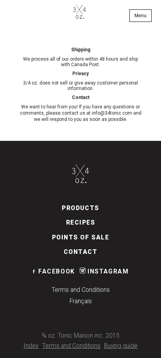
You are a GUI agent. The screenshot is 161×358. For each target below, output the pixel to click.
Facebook (55, 271)
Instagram (107, 271)
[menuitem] (79, 12)
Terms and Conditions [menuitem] (81, 289)
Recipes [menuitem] (80, 222)
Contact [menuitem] (81, 251)
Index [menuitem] (31, 345)
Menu (140, 15)
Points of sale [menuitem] (80, 237)
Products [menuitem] (80, 208)
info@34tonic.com (112, 113)
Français (81, 301)
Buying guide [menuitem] (121, 345)
